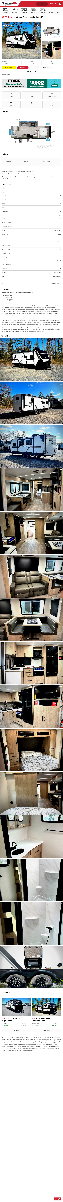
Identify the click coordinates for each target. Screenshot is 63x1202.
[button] (3, 1007)
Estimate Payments (6, 74)
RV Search (41, 4)
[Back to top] (3, 1199)
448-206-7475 (31, 72)
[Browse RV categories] (45, 4)
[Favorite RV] (38, 25)
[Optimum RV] (10, 4)
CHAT (56, 1199)
